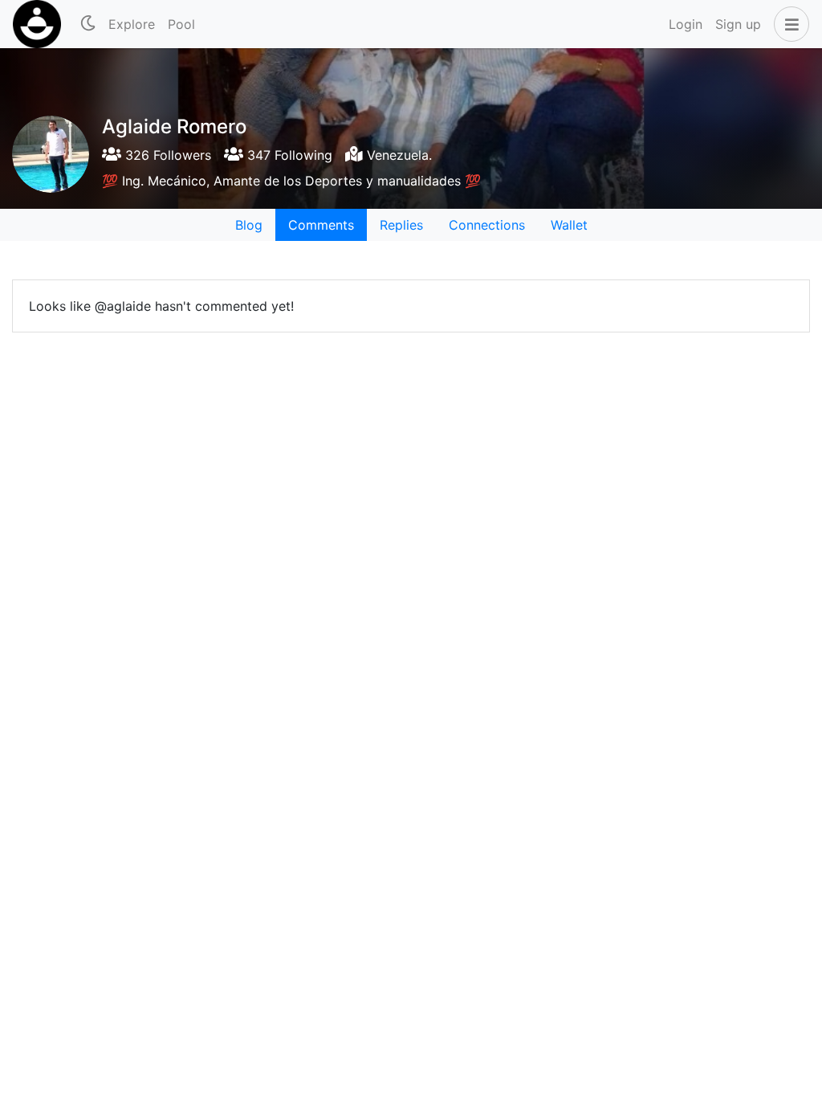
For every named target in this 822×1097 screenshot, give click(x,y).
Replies (401, 225)
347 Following (287, 155)
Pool (181, 24)
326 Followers (166, 155)
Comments (321, 225)
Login (685, 24)
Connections (487, 225)
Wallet (569, 225)
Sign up (738, 24)
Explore (131, 24)
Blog (248, 225)
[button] (788, 24)
